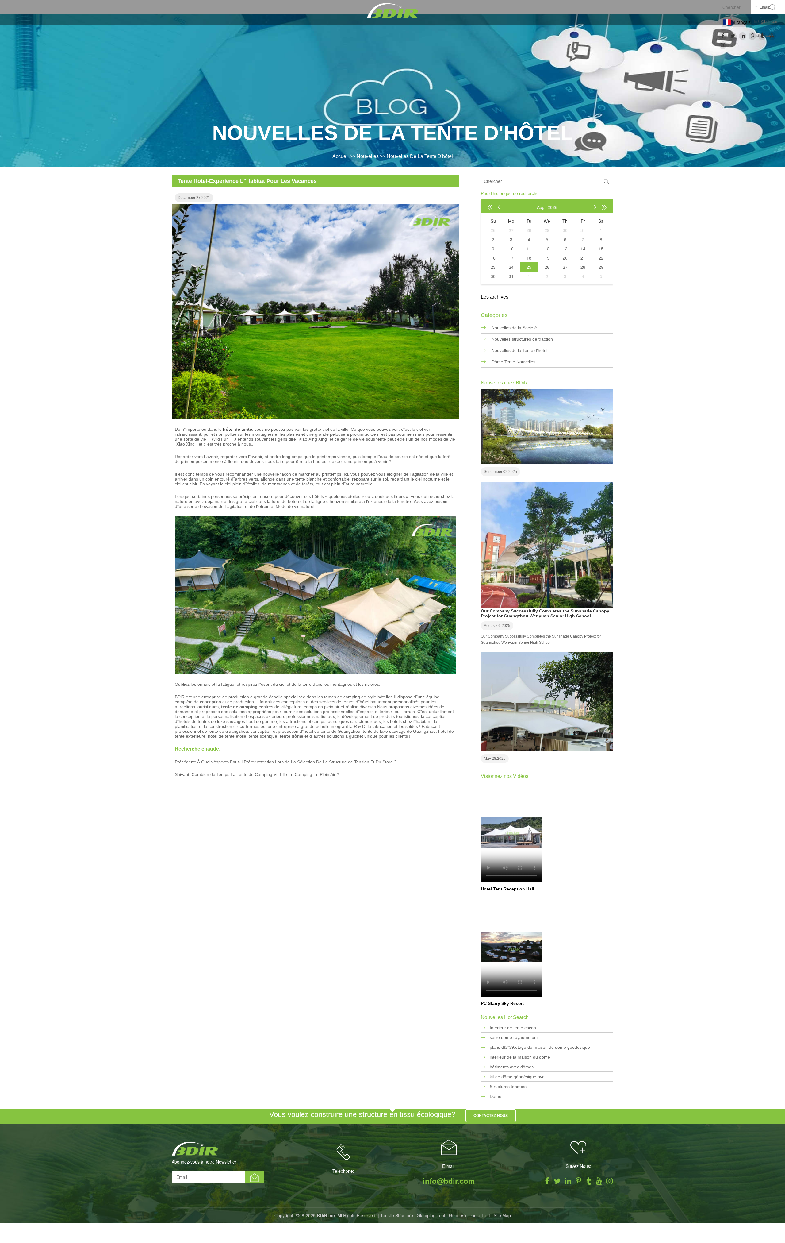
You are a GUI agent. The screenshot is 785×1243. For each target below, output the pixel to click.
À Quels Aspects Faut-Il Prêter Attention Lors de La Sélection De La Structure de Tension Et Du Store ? (296, 761)
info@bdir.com (766, 22)
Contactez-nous (490, 1116)
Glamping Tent (431, 1215)
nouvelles (368, 156)
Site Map (502, 1215)
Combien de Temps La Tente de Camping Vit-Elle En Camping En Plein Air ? (265, 774)
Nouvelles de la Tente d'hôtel (420, 156)
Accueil (340, 156)
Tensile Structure (396, 1215)
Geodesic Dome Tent (469, 1215)
